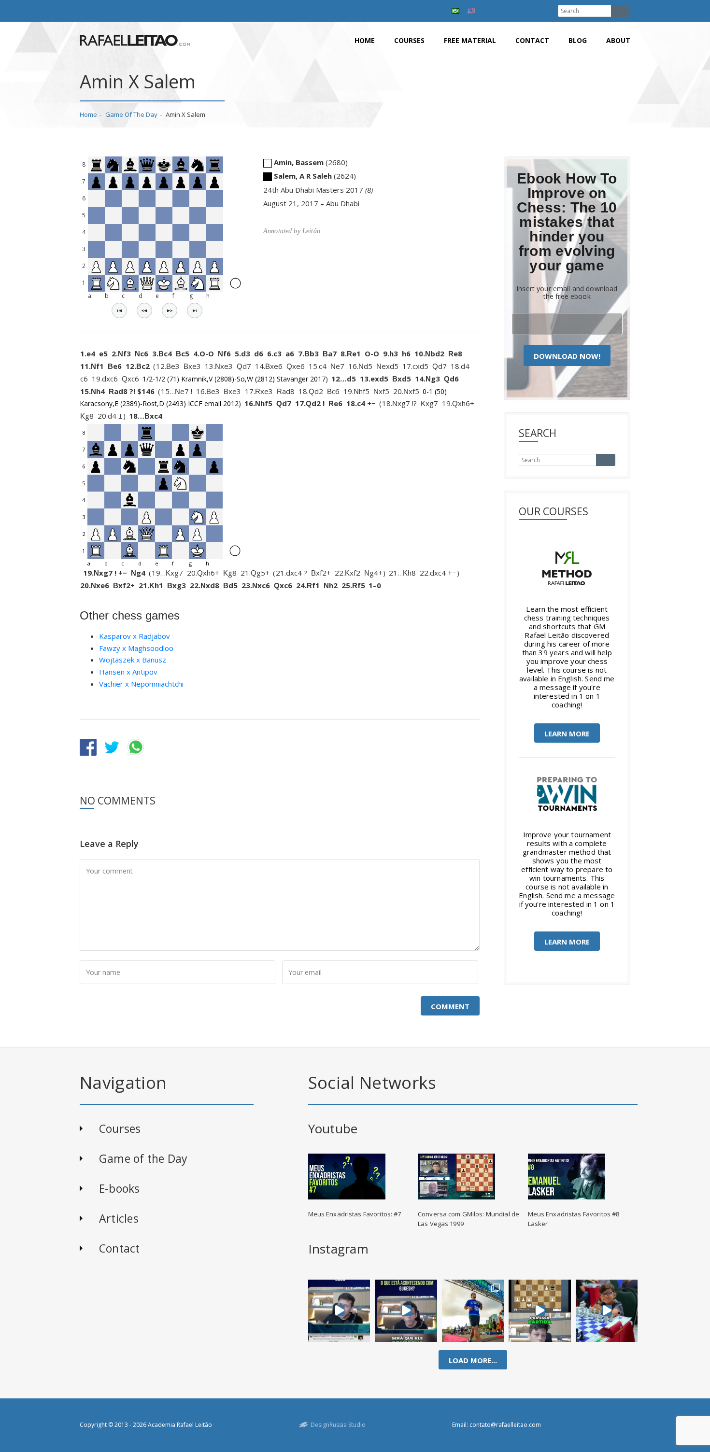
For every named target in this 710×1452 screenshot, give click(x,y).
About (618, 40)
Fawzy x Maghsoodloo (136, 648)
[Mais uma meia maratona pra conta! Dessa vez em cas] (473, 1310)
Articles (119, 1218)
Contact (532, 40)
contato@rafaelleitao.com (505, 1425)
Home (365, 40)
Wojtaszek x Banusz (132, 659)
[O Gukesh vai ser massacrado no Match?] (406, 1310)
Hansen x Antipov (128, 672)
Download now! (567, 356)
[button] (119, 310)
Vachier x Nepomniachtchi (141, 684)
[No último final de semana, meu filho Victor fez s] (607, 1310)
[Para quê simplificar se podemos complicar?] (540, 1310)
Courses (409, 40)
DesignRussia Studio (338, 1425)
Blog (577, 40)
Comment (450, 1006)
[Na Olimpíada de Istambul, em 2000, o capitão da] (339, 1310)
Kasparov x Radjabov (134, 636)
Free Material (470, 40)
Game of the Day (131, 114)
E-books (119, 1188)
